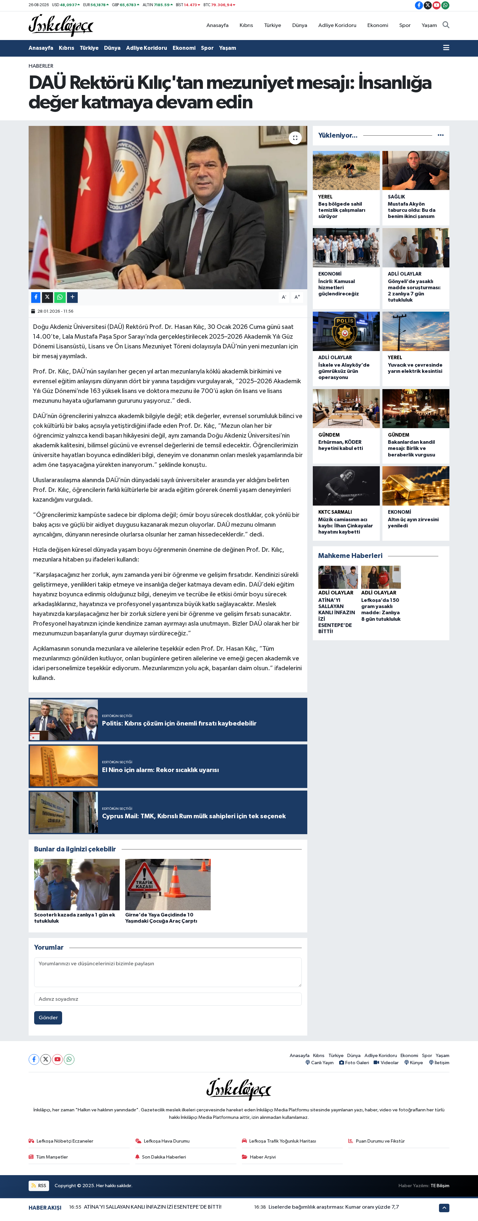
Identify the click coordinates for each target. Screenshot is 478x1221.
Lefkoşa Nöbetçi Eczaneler (65, 1141)
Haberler (41, 66)
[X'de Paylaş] (47, 297)
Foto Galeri (357, 1062)
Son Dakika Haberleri (164, 1157)
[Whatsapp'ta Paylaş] (60, 297)
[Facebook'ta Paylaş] (35, 297)
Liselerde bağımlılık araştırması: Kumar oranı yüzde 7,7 (334, 1207)
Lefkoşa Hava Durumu (167, 1141)
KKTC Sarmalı (335, 512)
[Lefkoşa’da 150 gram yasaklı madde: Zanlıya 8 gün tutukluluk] (381, 577)
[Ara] (446, 25)
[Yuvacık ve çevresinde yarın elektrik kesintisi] (415, 331)
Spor (405, 25)
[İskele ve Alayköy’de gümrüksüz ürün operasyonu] (346, 331)
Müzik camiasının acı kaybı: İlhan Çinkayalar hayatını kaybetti (345, 526)
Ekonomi (377, 25)
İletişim (442, 1062)
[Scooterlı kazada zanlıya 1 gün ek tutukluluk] (77, 884)
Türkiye (272, 25)
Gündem (329, 435)
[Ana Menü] (446, 48)
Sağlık (396, 197)
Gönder (48, 1018)
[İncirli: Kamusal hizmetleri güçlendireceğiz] (346, 247)
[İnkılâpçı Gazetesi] (61, 25)
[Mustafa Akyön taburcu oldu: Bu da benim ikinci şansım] (415, 170)
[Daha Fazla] (72, 297)
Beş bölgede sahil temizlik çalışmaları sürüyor (341, 210)
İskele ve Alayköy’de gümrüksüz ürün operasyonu (344, 371)
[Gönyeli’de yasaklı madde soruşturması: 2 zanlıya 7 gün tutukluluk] (415, 247)
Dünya (299, 25)
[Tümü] (441, 135)
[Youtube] (57, 1059)
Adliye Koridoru (337, 25)
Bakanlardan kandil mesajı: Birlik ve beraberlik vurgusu (411, 448)
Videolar (389, 1062)
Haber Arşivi (263, 1157)
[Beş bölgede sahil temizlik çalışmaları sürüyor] (346, 170)
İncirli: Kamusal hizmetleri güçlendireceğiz (338, 287)
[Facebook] (34, 1059)
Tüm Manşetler (52, 1157)
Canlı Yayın (322, 1062)
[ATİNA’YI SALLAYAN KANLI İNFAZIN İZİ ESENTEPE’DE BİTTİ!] (338, 577)
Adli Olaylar (404, 274)
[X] (45, 1059)
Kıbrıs (246, 25)
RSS (41, 1185)
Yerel (325, 197)
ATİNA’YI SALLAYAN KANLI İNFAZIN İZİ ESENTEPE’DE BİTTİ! (152, 1207)
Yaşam (429, 25)
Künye (416, 1062)
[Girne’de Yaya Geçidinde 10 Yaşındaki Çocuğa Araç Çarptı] (168, 884)
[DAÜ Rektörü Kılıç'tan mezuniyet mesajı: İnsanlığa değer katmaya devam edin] (168, 207)
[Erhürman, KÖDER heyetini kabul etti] (346, 408)
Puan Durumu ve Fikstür (380, 1141)
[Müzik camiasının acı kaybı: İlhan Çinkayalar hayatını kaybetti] (346, 486)
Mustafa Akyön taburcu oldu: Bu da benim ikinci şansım (411, 210)
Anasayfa (217, 25)
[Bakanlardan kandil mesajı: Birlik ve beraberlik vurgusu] (415, 408)
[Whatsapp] (69, 1059)
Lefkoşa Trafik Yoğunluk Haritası (282, 1141)
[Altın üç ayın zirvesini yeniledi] (415, 486)
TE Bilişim (440, 1185)
